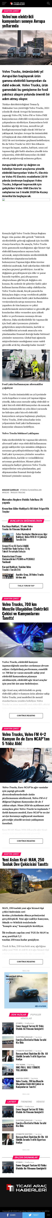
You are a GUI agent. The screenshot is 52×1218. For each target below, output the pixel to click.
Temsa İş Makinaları (31, 490)
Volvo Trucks (18, 493)
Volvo (6, 493)
